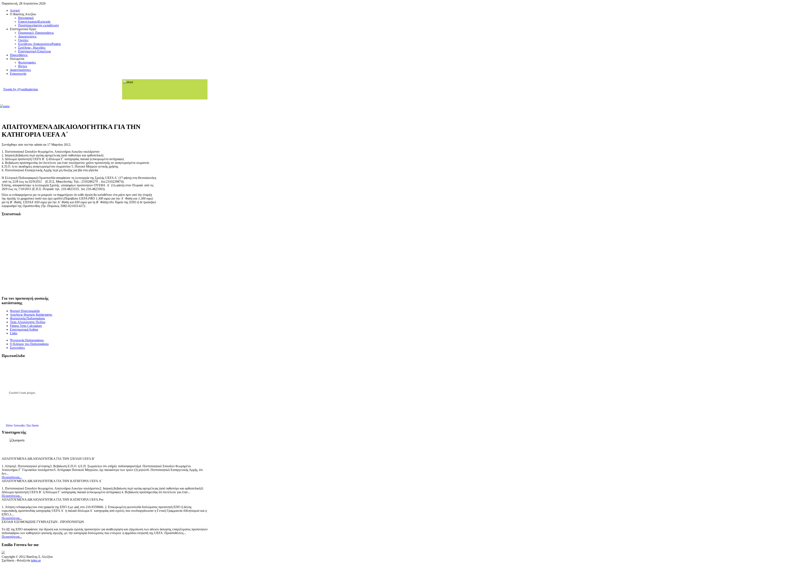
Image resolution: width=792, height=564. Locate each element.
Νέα (29, 425)
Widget (9, 425)
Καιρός (35, 425)
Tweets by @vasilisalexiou (20, 89)
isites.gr (36, 560)
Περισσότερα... (12, 477)
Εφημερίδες (19, 425)
